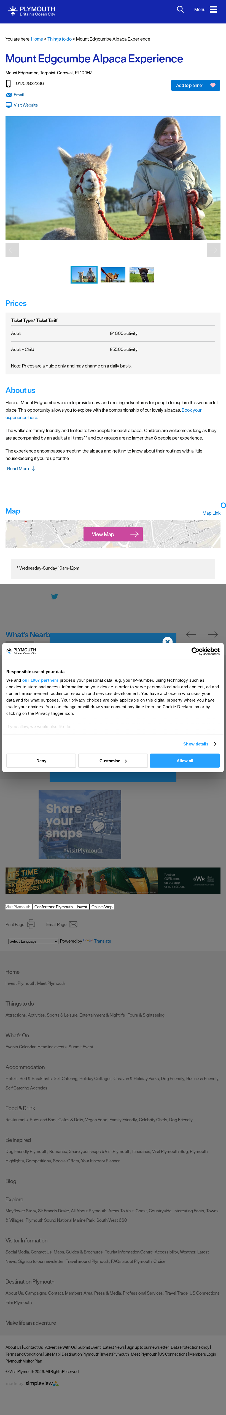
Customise (109, 760)
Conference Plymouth (53, 907)
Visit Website (26, 105)
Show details (195, 744)
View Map (103, 534)
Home (37, 39)
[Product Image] (84, 287)
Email (19, 94)
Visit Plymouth (18, 907)
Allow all (185, 760)
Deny (41, 760)
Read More (18, 469)
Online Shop (102, 907)
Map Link (211, 513)
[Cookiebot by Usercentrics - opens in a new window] (195, 651)
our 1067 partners (40, 680)
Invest (82, 907)
